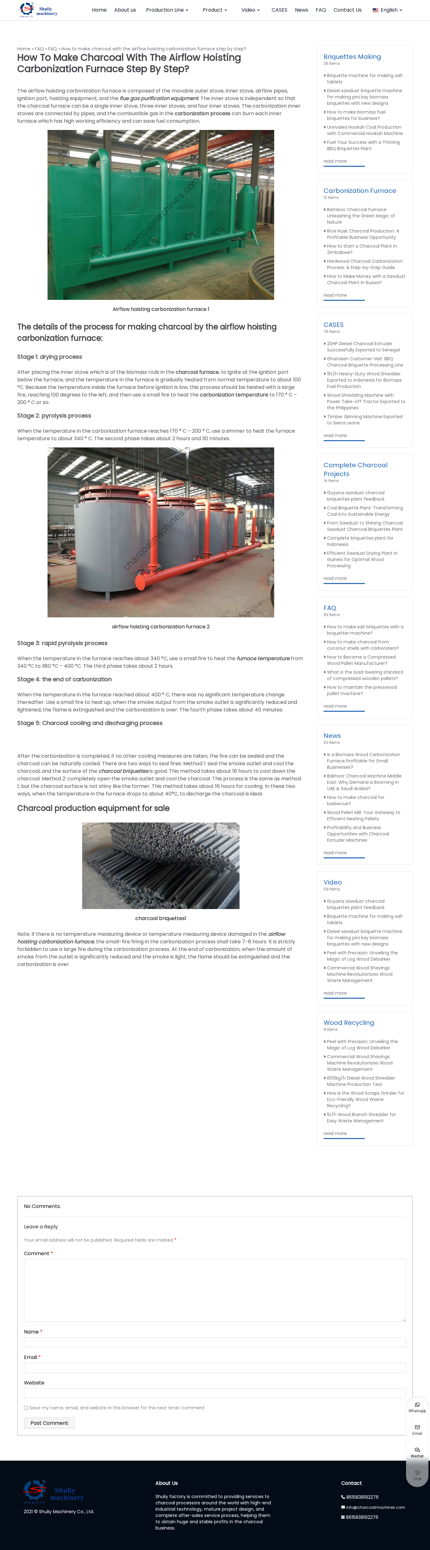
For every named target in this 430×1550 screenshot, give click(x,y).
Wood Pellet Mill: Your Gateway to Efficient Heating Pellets (363, 815)
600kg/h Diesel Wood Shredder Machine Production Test (361, 1081)
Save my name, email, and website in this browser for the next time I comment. (118, 1408)
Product (213, 10)
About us (125, 10)
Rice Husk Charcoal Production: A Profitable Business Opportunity (363, 234)
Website (34, 1382)
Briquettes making (352, 56)
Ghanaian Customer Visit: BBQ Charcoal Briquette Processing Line (365, 362)
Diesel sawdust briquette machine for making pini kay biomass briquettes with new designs (364, 96)
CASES (279, 10)
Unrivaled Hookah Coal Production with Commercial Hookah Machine (365, 130)
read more (335, 161)
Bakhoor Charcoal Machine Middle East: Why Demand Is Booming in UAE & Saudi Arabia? (364, 782)
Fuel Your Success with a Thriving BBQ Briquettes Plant (363, 145)
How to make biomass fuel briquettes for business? (356, 115)
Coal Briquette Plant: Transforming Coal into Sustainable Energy (365, 511)
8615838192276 (362, 1497)
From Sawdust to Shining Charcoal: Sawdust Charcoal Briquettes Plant (365, 526)
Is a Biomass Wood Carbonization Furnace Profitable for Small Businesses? (363, 760)
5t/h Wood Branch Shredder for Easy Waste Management (361, 1117)
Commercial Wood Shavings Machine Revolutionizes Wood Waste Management (360, 974)
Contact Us (348, 10)
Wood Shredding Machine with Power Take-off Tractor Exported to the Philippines (366, 401)
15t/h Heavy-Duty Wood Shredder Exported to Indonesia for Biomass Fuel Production (364, 380)
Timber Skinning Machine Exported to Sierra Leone (365, 419)
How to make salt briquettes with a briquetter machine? (365, 630)
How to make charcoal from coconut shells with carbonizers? (363, 645)
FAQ (321, 10)
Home (99, 10)
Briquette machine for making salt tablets (365, 78)
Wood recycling (349, 1022)
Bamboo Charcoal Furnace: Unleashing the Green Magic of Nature (361, 215)
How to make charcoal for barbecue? (355, 800)
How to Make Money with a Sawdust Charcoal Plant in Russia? (366, 279)
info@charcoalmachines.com (375, 1507)
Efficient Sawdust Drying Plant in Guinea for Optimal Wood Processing (362, 559)
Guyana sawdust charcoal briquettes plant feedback (356, 496)
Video (248, 10)
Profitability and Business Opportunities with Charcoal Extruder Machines (358, 833)
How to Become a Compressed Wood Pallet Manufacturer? (361, 660)
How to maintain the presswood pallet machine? (362, 690)
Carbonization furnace (360, 190)
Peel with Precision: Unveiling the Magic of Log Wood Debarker (362, 956)
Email (32, 1357)
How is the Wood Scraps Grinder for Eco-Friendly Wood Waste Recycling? (366, 1099)
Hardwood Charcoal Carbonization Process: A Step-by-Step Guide (365, 264)
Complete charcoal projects (356, 469)
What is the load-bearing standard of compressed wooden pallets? (365, 675)
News (301, 10)
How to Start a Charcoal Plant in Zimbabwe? (362, 249)
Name (33, 1331)
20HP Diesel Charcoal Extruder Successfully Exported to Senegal (363, 346)
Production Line (165, 10)
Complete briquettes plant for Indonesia (360, 541)
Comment (38, 1253)
